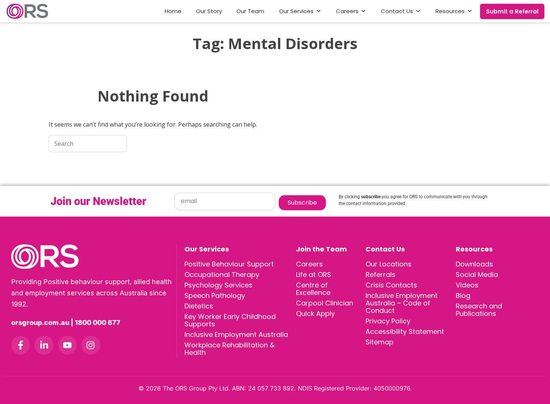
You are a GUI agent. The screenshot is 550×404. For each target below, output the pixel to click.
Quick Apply (315, 313)
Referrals (380, 274)
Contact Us (397, 11)
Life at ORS (313, 274)
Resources (450, 11)
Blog (463, 295)
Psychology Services (218, 285)
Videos (467, 285)
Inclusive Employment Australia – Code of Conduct (402, 303)
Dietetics (198, 306)
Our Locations (389, 264)
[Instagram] (90, 345)
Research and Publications (479, 309)
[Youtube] (67, 345)
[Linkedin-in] (43, 345)
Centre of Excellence (313, 288)
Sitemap (380, 342)
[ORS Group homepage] (94, 256)
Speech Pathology (214, 295)
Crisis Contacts (391, 285)
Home (173, 11)
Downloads (474, 264)
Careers (347, 11)
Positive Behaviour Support (229, 264)
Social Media (477, 274)
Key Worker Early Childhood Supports (230, 320)
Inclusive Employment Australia (236, 334)
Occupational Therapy (221, 274)
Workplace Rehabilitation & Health (229, 348)
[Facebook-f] (20, 345)
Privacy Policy (388, 321)
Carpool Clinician (324, 303)
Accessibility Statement (405, 331)
